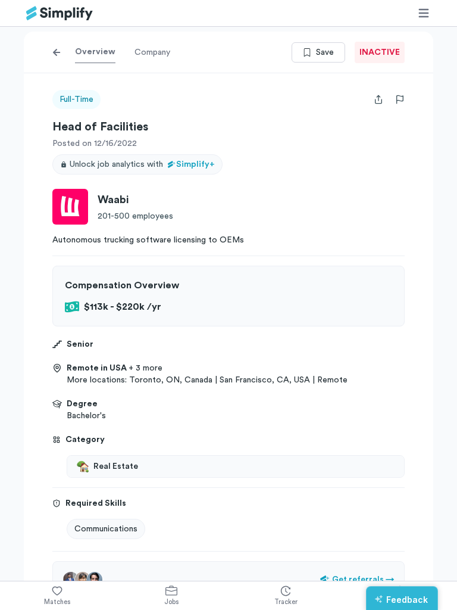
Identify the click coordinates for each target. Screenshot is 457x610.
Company (152, 52)
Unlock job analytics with (142, 164)
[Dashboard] (59, 13)
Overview (95, 52)
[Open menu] (423, 13)
